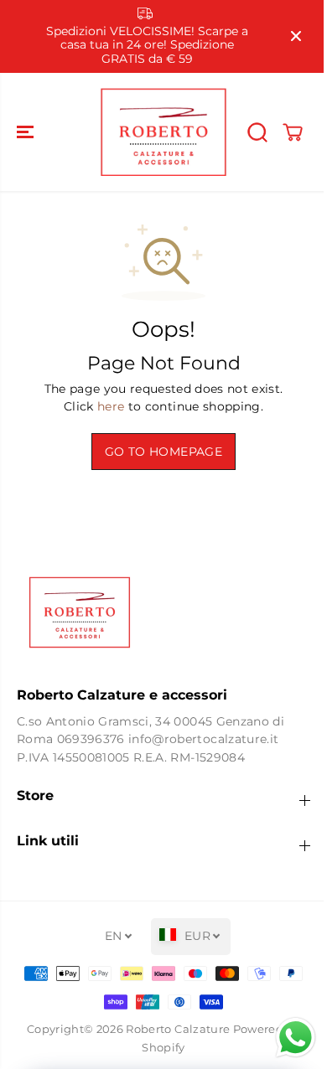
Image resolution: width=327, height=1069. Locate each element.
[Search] (257, 132)
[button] (27, 132)
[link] (163, 612)
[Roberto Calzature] (163, 132)
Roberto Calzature (178, 1029)
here (110, 406)
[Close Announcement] (296, 36)
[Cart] (292, 132)
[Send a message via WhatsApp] (287, 1038)
